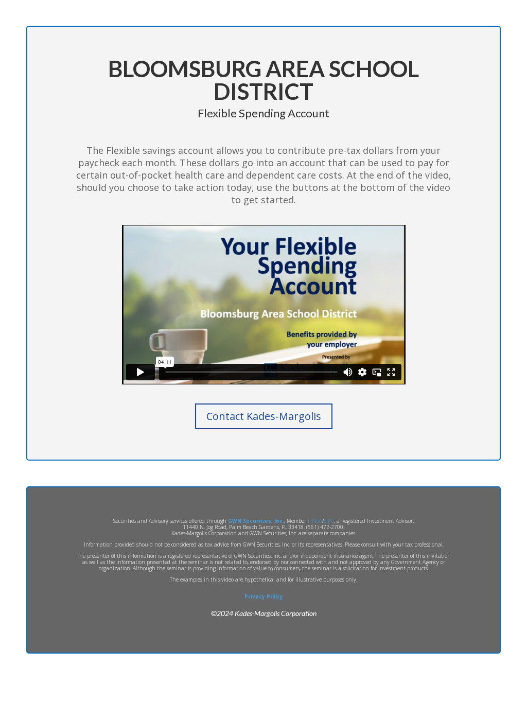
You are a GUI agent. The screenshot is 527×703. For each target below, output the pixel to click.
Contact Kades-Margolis (263, 416)
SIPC (329, 520)
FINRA (315, 520)
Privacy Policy (263, 596)
